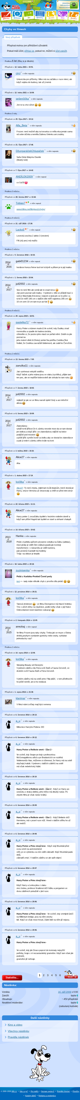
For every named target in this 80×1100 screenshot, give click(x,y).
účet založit (61, 51)
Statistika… (12, 977)
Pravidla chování (63, 1091)
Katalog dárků (30, 1096)
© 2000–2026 (9, 1091)
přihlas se (29, 51)
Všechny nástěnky (18, 1031)
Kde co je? (24, 1091)
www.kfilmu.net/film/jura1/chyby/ (31, 209)
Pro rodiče (35, 1091)
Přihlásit (73, 7)
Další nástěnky (40, 1017)
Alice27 (20, 488)
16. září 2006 (64, 992)
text (18, 581)
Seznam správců (47, 1091)
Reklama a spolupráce (47, 1096)
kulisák (73, 1006)
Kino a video (15, 1024)
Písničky (76, 1091)
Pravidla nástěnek (18, 1037)
